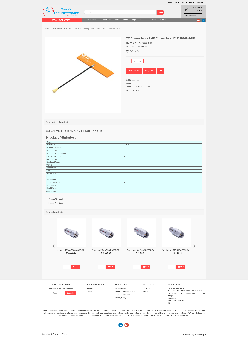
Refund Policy (120, 288)
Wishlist (146, 292)
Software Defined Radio (109, 20)
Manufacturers (91, 20)
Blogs (134, 20)
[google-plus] (198, 20)
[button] (173, 2)
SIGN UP (199, 2)
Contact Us (164, 20)
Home (47, 28)
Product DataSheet (55, 203)
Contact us (91, 292)
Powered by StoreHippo (194, 334)
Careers (154, 20)
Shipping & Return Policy (125, 292)
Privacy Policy (120, 298)
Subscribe (70, 293)
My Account (147, 288)
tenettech (136, 80)
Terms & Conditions (122, 295)
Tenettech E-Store (60, 334)
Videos (125, 20)
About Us (143, 20)
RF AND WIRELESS (62, 28)
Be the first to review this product (138, 46)
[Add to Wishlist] (160, 71)
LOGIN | (192, 2)
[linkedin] (203, 20)
